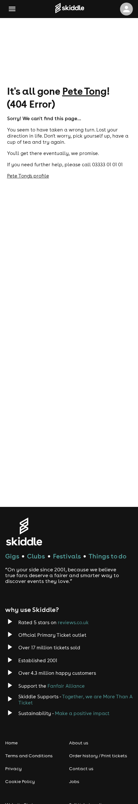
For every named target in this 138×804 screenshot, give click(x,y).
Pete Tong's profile (28, 176)
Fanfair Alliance (66, 686)
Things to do (107, 556)
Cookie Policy (20, 781)
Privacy (13, 768)
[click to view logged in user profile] (126, 9)
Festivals (67, 556)
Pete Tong (84, 90)
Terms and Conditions (29, 756)
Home (11, 743)
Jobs (74, 781)
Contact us (81, 768)
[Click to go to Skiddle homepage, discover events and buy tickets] (69, 9)
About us (78, 743)
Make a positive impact (82, 713)
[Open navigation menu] (12, 9)
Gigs (12, 556)
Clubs (36, 556)
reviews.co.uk (73, 622)
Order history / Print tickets (98, 756)
